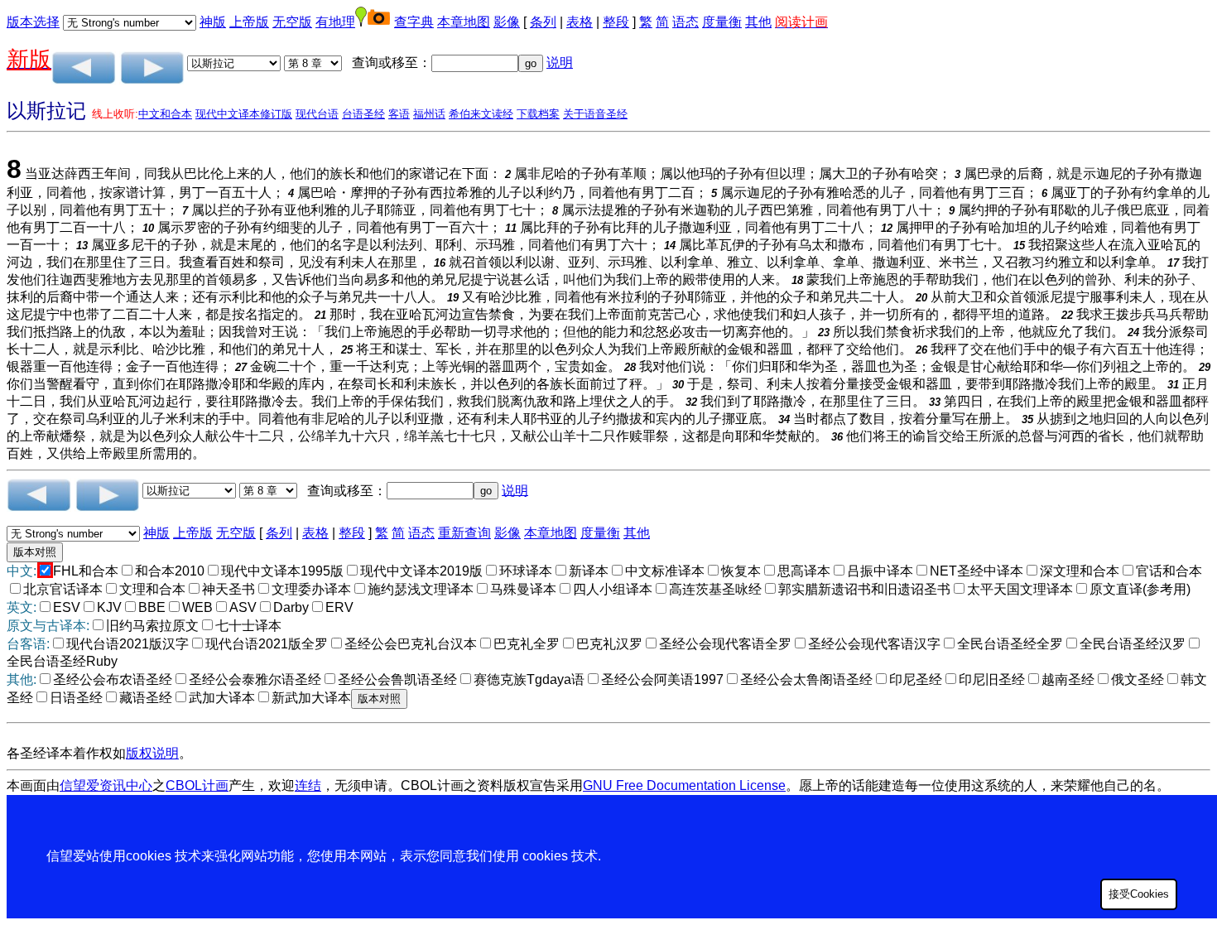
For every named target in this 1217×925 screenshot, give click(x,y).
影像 (506, 22)
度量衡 (722, 22)
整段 (616, 22)
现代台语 (317, 114)
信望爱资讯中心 (106, 785)
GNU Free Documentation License (684, 785)
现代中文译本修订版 (243, 114)
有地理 (335, 22)
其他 (758, 22)
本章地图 (463, 22)
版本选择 (33, 22)
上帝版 (249, 22)
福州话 (429, 114)
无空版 (292, 22)
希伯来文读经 (481, 114)
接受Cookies (1139, 894)
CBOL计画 (197, 785)
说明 (559, 62)
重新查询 (464, 533)
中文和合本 (165, 114)
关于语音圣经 (595, 114)
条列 (543, 22)
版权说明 (152, 753)
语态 (685, 22)
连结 (308, 785)
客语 (399, 114)
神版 (213, 22)
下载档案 (538, 114)
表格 (579, 22)
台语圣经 (363, 114)
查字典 (414, 22)
